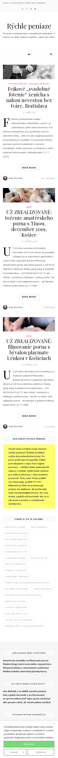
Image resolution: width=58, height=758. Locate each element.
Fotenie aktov (18, 84)
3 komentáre (49, 307)
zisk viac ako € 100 (16, 614)
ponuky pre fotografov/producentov (27, 583)
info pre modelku (15, 564)
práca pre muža (43, 589)
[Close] (55, 723)
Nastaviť (14, 752)
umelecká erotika (15, 601)
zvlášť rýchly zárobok (18, 620)
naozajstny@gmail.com (26, 492)
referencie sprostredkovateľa (23, 595)
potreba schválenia (16, 589)
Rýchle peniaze (29, 25)
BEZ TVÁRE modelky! (16, 539)
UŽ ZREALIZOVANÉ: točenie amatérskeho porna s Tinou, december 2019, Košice (29, 223)
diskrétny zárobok (16, 545)
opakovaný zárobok (17, 576)
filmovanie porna (15, 558)
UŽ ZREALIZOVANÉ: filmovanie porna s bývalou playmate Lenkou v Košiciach (29, 349)
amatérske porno (15, 527)
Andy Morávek (16, 178)
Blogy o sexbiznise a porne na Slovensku (24, 3)
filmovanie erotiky (16, 552)
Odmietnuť (41, 752)
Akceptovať (29, 744)
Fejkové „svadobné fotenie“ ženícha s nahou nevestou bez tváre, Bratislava (29, 97)
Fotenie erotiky (39, 84)
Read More (29, 167)
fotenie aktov (39, 558)
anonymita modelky (16, 533)
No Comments (48, 178)
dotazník (34, 496)
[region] (29, 739)
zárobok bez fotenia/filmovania (24, 626)
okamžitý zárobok (16, 570)
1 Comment (49, 426)
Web (29, 207)
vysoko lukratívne (16, 607)
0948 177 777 (34, 481)
